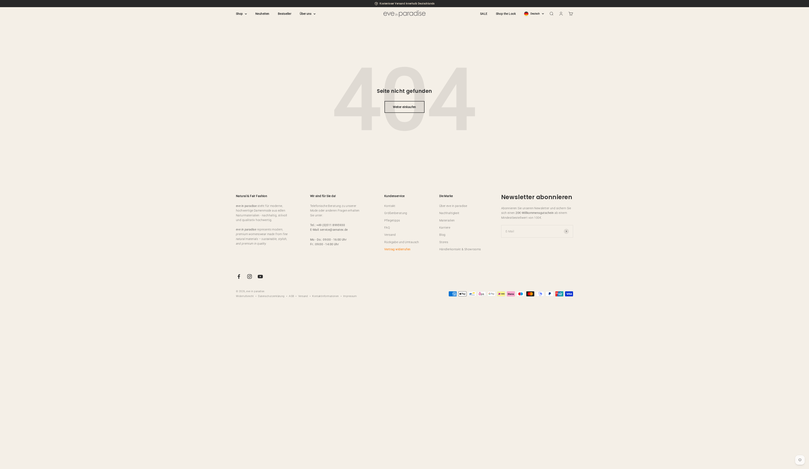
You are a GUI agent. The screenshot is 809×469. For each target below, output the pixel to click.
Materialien (447, 220)
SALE (484, 13)
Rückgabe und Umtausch (401, 242)
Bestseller (284, 13)
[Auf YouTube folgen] (260, 276)
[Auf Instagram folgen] (249, 276)
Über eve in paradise (453, 206)
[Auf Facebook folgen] (239, 276)
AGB (291, 296)
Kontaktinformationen (325, 296)
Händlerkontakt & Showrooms (460, 249)
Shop (239, 13)
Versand (390, 234)
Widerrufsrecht (245, 296)
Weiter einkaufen (404, 107)
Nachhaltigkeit (449, 213)
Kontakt (389, 206)
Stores (443, 242)
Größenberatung (395, 213)
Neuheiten (262, 13)
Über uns (305, 13)
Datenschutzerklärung (271, 296)
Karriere (444, 227)
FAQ (387, 227)
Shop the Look (506, 13)
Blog (442, 234)
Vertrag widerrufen (397, 249)
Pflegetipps (392, 220)
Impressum (350, 296)
